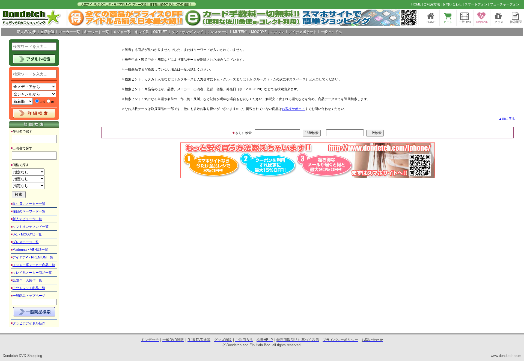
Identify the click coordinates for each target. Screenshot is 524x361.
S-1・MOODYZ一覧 (27, 234)
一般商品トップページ (29, 296)
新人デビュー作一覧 (27, 219)
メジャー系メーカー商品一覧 (34, 265)
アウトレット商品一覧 (29, 288)
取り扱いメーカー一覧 (29, 204)
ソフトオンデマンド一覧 (31, 227)
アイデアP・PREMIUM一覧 (33, 257)
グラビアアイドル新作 (29, 323)
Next (410, 17)
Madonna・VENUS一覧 (30, 250)
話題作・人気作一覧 (27, 280)
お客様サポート (293, 109)
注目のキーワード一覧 (29, 211)
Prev (74, 17)
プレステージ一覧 (26, 242)
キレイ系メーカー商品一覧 (32, 273)
